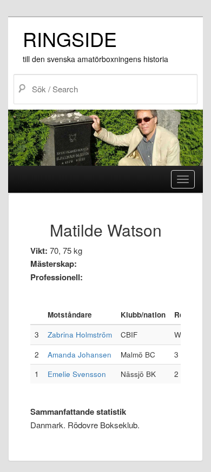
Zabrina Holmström (80, 334)
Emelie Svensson (77, 374)
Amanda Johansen (79, 354)
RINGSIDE (70, 38)
